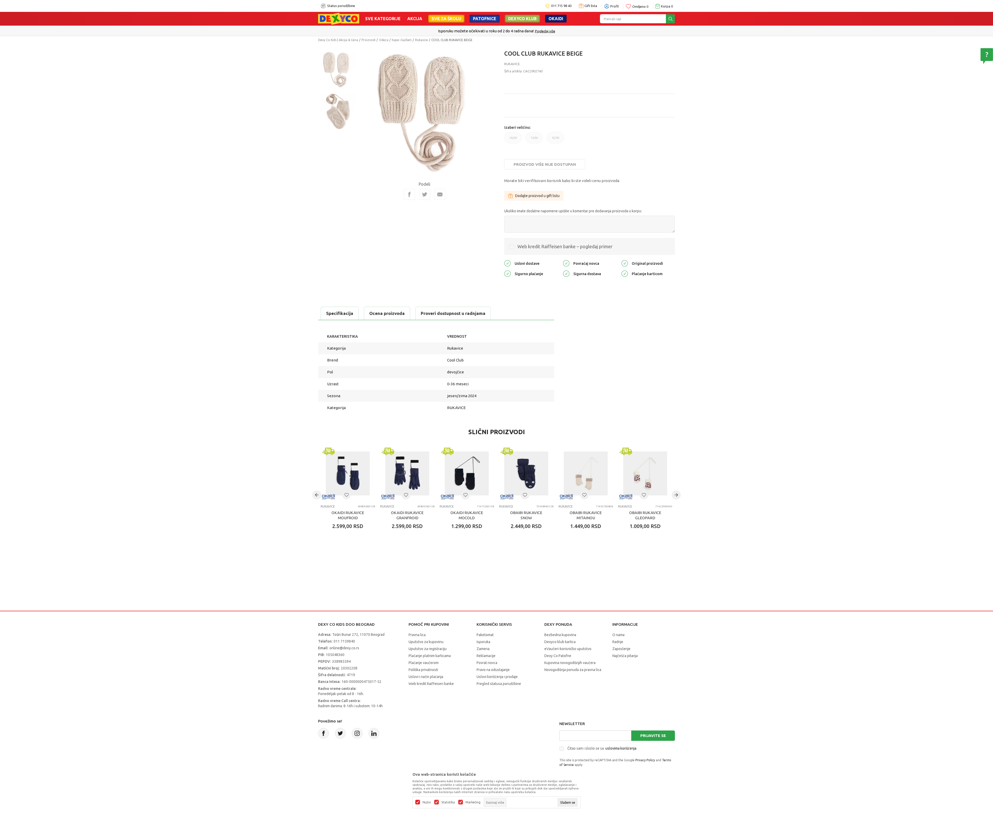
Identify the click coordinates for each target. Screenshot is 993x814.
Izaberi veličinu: (517, 127)
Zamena (483, 649)
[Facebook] (409, 194)
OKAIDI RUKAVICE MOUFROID (348, 515)
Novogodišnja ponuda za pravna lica (572, 670)
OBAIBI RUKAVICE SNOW (526, 515)
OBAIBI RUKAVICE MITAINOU (586, 515)
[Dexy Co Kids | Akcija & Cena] (338, 18)
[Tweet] (424, 194)
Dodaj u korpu (350, 556)
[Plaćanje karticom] (624, 273)
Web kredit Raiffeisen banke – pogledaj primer (565, 246)
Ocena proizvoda (387, 313)
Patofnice (484, 18)
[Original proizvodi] (624, 263)
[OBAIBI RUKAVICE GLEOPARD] (645, 473)
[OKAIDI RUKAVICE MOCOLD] (467, 473)
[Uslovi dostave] (507, 263)
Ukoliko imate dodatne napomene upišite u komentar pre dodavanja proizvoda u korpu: (573, 211)
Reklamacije (486, 656)
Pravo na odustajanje (493, 670)
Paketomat (485, 635)
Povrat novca (487, 663)
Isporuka (483, 642)
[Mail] (440, 194)
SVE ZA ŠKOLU (446, 18)
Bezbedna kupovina (560, 635)
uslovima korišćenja (620, 748)
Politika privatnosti (423, 670)
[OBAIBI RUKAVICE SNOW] (526, 473)
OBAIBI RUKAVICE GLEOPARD (645, 515)
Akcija (414, 18)
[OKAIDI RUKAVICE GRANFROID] (407, 473)
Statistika (448, 802)
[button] (346, 495)
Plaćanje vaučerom (424, 663)
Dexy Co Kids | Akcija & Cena (338, 40)
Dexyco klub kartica (560, 642)
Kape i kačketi (402, 40)
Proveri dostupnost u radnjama (453, 313)
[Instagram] (357, 733)
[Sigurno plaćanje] (507, 273)
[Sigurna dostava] (566, 273)
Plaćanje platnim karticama (430, 656)
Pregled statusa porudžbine (499, 684)
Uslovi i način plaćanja (426, 677)
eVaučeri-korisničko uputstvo (567, 649)
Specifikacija (339, 313)
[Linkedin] (374, 733)
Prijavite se (653, 735)
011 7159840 (344, 641)
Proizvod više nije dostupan (545, 164)
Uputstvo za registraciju (428, 649)
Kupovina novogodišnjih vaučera (570, 663)
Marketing (472, 802)
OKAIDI (555, 18)
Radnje (617, 642)
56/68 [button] (513, 140)
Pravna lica (417, 635)
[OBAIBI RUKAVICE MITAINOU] (586, 473)
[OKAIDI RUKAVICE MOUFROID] (348, 473)
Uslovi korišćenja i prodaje (497, 677)
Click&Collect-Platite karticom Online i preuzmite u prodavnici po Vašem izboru (496, 31)
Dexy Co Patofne (557, 656)
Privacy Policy (645, 760)
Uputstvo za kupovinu (426, 642)
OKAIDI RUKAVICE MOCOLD (466, 515)
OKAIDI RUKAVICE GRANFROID (407, 515)
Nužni (427, 802)
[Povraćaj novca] (566, 263)
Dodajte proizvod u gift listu (537, 196)
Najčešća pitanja (625, 656)
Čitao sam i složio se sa (601, 748)
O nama (618, 635)
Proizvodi (368, 40)
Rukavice (421, 40)
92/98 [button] (555, 140)
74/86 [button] (534, 140)
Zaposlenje (621, 649)
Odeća (383, 40)
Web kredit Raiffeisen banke (431, 684)
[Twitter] (340, 733)
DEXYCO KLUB (522, 18)
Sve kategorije (383, 18)
